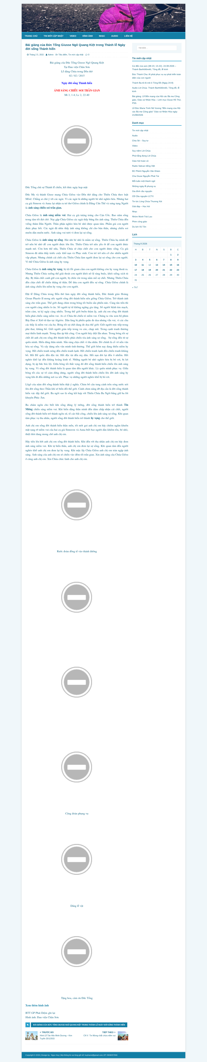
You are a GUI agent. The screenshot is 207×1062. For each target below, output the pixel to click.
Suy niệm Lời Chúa (141, 151)
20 (157, 270)
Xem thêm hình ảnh (37, 1005)
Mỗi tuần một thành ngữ (143, 181)
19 (150, 270)
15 (171, 265)
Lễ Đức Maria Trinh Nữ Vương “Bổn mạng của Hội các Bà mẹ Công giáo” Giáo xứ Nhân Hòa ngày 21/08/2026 (156, 111)
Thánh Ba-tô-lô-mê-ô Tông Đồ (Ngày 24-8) (152, 83)
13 (157, 265)
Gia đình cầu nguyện (142, 191)
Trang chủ (31, 36)
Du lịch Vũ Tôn (139, 226)
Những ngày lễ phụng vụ (144, 186)
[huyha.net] (103, 30)
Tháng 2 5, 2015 (36, 55)
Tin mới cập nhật (53, 36)
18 (143, 270)
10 (136, 265)
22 (171, 270)
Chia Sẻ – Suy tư (140, 140)
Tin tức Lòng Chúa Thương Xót (147, 201)
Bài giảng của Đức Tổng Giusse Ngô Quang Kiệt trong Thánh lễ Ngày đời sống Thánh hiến (79, 1025)
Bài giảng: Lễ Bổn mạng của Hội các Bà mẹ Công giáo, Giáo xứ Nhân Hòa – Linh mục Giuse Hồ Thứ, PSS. (156, 99)
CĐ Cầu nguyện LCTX (143, 196)
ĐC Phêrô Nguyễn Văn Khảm (146, 171)
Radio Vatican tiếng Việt (143, 166)
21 (164, 270)
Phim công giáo (139, 221)
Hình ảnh (87, 36)
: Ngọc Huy (54, 1055)
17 (136, 270)
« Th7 (135, 287)
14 (164, 265)
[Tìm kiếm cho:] (157, 47)
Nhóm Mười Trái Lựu (142, 216)
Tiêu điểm (62, 55)
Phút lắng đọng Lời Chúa (144, 156)
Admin (50, 55)
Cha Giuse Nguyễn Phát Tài (145, 176)
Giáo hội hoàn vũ (140, 161)
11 (143, 265)
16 (178, 265)
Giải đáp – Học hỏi (141, 206)
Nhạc (102, 36)
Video (73, 36)
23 (178, 270)
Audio (114, 36)
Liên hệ (128, 36)
